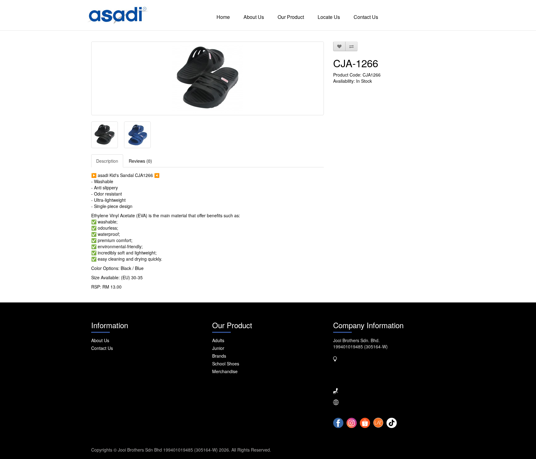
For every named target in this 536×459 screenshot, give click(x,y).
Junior (218, 348)
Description (107, 161)
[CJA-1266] (207, 78)
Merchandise (225, 371)
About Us (253, 16)
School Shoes (225, 363)
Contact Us (366, 16)
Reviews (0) (140, 161)
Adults (218, 340)
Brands (219, 356)
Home (223, 16)
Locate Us (329, 16)
